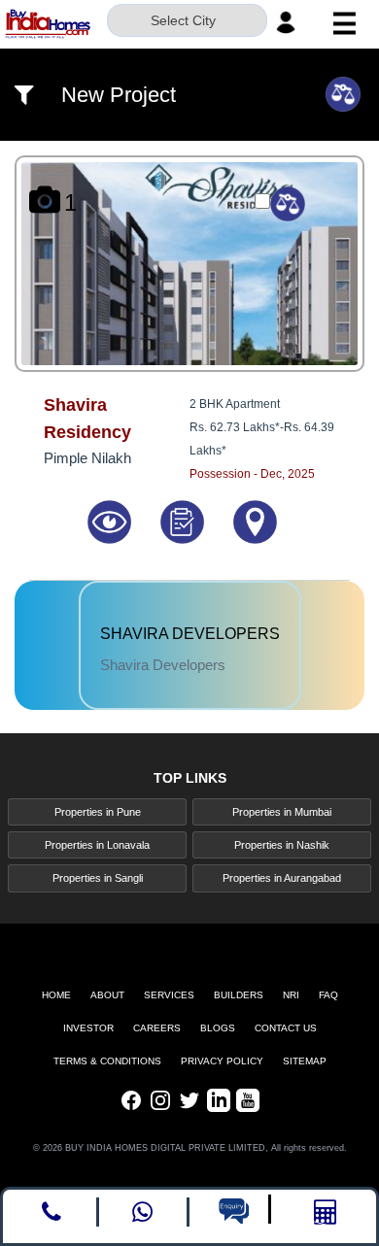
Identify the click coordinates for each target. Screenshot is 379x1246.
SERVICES (169, 995)
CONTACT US (286, 1028)
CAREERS (157, 1028)
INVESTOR (88, 1028)
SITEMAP (305, 1061)
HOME (56, 995)
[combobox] (187, 22)
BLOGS (217, 1028)
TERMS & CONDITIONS (107, 1061)
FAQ (328, 995)
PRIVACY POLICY (222, 1061)
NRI (291, 995)
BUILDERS (238, 995)
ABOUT (107, 995)
